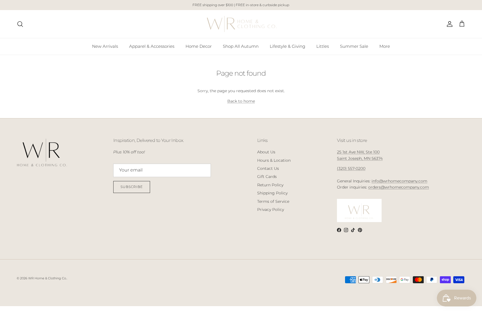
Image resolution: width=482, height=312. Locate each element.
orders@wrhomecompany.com (398, 187)
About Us (266, 151)
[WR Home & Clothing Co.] (241, 24)
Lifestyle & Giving (287, 46)
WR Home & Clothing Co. (47, 278)
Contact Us (268, 168)
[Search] (20, 24)
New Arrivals (105, 46)
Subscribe (131, 187)
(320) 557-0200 (351, 168)
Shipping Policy (272, 193)
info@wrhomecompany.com (399, 181)
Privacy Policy (270, 209)
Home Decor (198, 46)
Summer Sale (354, 46)
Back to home (241, 101)
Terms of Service (273, 201)
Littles (322, 46)
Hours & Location (274, 160)
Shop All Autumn (241, 46)
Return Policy (270, 184)
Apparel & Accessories (151, 46)
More (384, 46)
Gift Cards (267, 176)
